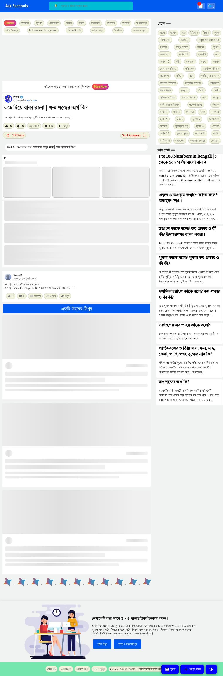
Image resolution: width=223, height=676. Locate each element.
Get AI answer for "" (38, 147)
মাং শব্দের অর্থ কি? (174, 382)
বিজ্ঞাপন (118, 30)
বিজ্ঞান (206, 33)
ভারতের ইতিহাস (168, 83)
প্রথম (216, 90)
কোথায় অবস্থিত (168, 69)
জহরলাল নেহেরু (197, 140)
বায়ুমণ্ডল (179, 140)
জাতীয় (216, 133)
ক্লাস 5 (164, 119)
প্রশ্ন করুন (194, 669)
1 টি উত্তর (18, 135)
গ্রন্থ (202, 112)
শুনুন (65, 126)
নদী (177, 61)
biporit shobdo (208, 40)
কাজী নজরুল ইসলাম (169, 104)
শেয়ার (36, 126)
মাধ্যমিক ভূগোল (193, 83)
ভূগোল (173, 33)
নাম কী (200, 47)
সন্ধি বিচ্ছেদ (12, 30)
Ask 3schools (16, 6)
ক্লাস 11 (164, 133)
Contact (66, 669)
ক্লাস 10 (164, 61)
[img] (201, 6)
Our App (99, 669)
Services (82, 669)
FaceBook (74, 30)
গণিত (179, 76)
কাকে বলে (164, 54)
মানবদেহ (190, 112)
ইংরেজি (125, 23)
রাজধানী (202, 54)
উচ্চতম (215, 104)
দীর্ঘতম (180, 119)
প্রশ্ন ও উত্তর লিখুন (127, 644)
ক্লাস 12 (183, 54)
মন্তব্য (37, 296)
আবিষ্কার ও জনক (210, 76)
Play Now (100, 86)
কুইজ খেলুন (97, 30)
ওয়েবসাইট (200, 133)
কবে (191, 76)
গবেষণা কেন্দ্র (195, 104)
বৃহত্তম (184, 90)
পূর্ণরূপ (216, 47)
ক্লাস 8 (215, 112)
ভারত (203, 61)
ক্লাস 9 (184, 40)
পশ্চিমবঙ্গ (111, 23)
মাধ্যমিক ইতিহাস (211, 69)
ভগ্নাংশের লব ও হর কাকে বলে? (184, 325)
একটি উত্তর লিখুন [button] (76, 309)
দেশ (217, 54)
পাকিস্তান (165, 140)
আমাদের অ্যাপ (140, 30)
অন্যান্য (190, 61)
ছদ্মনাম (216, 61)
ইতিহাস (194, 33)
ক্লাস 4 (196, 119)
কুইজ (216, 33)
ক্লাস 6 (200, 126)
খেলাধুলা (215, 140)
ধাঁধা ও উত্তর (189, 97)
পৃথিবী (201, 90)
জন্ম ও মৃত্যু (182, 133)
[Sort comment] (135, 135)
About (51, 669)
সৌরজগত (214, 83)
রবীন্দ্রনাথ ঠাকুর (167, 97)
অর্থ (183, 33)
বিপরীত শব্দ (141, 23)
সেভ (50, 126)
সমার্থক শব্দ (165, 40)
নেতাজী (215, 126)
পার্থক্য (176, 112)
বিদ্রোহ (163, 126)
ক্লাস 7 (164, 112)
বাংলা (162, 33)
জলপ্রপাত (214, 119)
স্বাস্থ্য (216, 97)
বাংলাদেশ (164, 76)
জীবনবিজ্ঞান (165, 90)
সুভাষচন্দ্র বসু (181, 126)
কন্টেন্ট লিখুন (102, 644)
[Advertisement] (76, 58)
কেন (204, 97)
